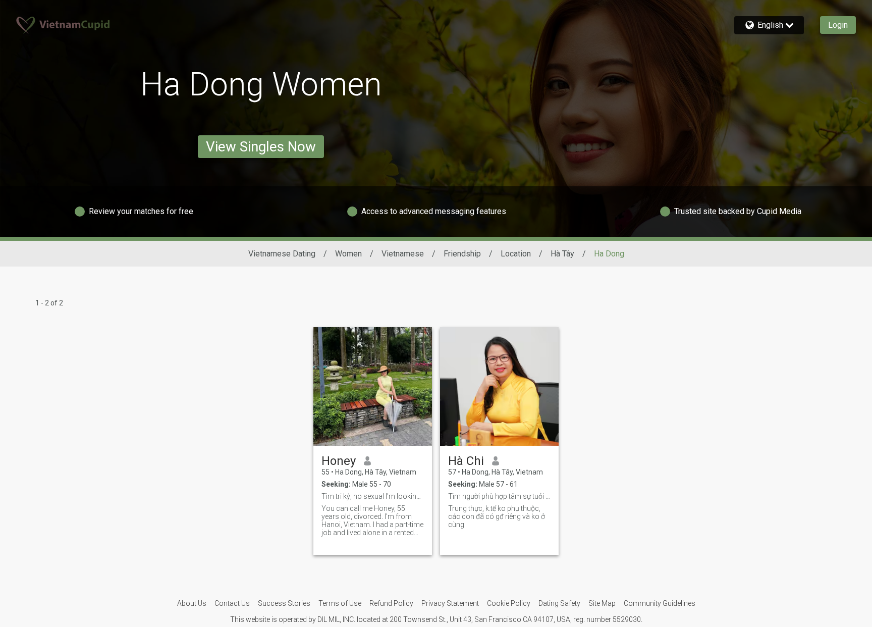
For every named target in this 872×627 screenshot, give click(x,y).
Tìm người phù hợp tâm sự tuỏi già (499, 496)
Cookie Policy (508, 603)
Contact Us (232, 603)
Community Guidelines (659, 603)
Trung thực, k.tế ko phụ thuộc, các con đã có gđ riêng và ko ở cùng (496, 516)
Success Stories (284, 603)
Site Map (602, 603)
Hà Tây (562, 253)
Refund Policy (391, 603)
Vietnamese (403, 253)
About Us (191, 603)
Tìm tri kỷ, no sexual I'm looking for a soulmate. (372, 496)
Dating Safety (559, 603)
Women (348, 253)
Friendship (462, 253)
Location (516, 253)
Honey (338, 461)
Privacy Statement (450, 603)
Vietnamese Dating (281, 253)
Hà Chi (466, 461)
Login (838, 25)
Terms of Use (339, 603)
